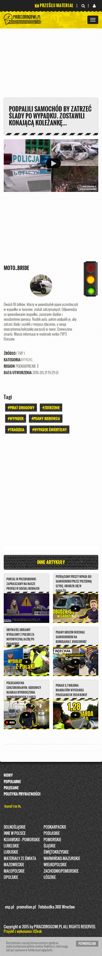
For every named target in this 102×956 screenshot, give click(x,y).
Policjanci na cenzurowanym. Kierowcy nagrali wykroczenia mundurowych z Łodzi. (23, 690)
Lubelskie (11, 845)
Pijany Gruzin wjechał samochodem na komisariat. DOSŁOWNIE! (71, 637)
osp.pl (9, 907)
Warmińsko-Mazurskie (62, 858)
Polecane (11, 787)
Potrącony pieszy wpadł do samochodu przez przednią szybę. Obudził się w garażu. (74, 583)
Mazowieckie (14, 864)
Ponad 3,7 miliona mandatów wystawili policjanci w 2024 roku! (71, 690)
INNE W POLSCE (15, 833)
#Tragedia (16, 429)
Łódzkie (50, 877)
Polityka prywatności (22, 794)
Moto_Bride (16, 268)
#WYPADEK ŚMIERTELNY (49, 429)
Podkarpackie (55, 827)
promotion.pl (26, 907)
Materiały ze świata (20, 858)
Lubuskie (11, 852)
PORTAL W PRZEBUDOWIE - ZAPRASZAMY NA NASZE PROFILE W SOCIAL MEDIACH (22, 584)
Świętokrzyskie (56, 852)
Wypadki (26, 359)
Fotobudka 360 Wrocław (56, 907)
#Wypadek (16, 418)
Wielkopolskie (55, 864)
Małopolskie (14, 871)
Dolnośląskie (15, 827)
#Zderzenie (51, 407)
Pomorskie (52, 839)
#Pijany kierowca (45, 418)
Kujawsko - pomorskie (22, 839)
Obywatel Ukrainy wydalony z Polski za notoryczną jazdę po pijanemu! (20, 637)
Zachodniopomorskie (61, 871)
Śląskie (49, 845)
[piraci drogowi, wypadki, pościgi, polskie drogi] (23, 18)
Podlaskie (52, 833)
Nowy (8, 775)
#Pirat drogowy (21, 407)
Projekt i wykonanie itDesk (23, 931)
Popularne (12, 781)
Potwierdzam (87, 943)
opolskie (11, 877)
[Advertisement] (51, 491)
